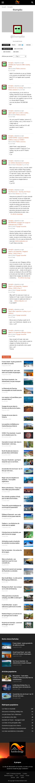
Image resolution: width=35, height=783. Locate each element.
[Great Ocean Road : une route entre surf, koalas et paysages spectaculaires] (28, 373)
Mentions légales (8, 775)
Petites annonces (21, 68)
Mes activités (7, 48)
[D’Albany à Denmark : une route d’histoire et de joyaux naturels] (28, 517)
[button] (32, 2)
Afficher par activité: (7, 56)
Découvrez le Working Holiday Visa (12, 711)
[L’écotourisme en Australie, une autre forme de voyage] (28, 534)
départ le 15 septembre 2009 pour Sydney (19, 332)
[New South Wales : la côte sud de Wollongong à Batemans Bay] (28, 580)
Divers (18, 193)
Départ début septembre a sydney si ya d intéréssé (19, 312)
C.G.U (16, 775)
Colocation (19, 164)
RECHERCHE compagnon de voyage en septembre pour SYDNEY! (19, 223)
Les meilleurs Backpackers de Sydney (18, 163)
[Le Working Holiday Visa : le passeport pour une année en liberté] (6, 687)
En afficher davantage (17, 214)
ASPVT (22, 777)
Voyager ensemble (21, 226)
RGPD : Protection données (14, 773)
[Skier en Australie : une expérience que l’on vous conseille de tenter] (28, 561)
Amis (20, 45)
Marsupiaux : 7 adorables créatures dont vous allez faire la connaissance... (23, 677)
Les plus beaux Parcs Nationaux (11, 714)
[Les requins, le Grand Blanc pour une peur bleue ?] (28, 399)
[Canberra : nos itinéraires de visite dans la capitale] (28, 525)
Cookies (25, 773)
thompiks (10, 62)
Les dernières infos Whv (9, 717)
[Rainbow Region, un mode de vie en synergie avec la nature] (28, 616)
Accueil (4, 7)
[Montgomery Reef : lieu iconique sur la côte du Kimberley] (28, 589)
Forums (28, 45)
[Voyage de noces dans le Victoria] (28, 417)
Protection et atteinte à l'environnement (14, 728)
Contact (22, 775)
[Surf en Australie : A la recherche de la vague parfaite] (28, 552)
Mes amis (16, 51)
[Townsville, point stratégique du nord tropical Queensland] (28, 508)
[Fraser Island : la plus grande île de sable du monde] (28, 364)
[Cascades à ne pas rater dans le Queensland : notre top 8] (28, 444)
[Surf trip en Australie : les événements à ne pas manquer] (28, 382)
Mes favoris (6, 51)
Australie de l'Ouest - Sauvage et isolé (13, 720)
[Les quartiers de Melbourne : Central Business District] (28, 426)
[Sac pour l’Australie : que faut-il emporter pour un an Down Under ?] (28, 462)
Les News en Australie (8, 709)
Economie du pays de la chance (11, 725)
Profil (13, 45)
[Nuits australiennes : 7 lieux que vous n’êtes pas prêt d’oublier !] (28, 490)
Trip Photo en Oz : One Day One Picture (19, 191)
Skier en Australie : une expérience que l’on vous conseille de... (9, 561)
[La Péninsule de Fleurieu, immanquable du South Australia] (28, 391)
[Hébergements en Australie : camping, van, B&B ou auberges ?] (28, 598)
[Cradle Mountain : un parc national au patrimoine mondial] (28, 607)
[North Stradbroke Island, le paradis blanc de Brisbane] (28, 453)
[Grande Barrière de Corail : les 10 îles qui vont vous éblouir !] (28, 471)
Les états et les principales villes (11, 723)
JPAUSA (13, 777)
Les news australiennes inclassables (13, 731)
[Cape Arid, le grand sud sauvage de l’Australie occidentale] (28, 571)
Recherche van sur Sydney (15, 87)
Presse (27, 775)
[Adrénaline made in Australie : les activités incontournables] (28, 543)
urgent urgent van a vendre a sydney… (18, 112)
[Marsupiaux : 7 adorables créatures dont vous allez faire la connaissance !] (6, 678)
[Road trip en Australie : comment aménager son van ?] (28, 625)
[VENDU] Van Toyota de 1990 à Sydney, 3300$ (19, 65)
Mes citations (18, 48)
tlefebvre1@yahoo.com (21, 241)
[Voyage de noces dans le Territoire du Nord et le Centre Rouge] (28, 408)
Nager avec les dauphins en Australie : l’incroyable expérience (10, 479)
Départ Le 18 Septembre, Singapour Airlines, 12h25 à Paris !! (18, 252)
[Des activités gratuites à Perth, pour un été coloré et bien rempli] (28, 499)
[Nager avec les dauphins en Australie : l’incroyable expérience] (28, 480)
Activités (6, 45)
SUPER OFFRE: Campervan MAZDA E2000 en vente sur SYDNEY (18, 138)
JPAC (18, 777)
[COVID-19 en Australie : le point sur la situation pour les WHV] (28, 435)
